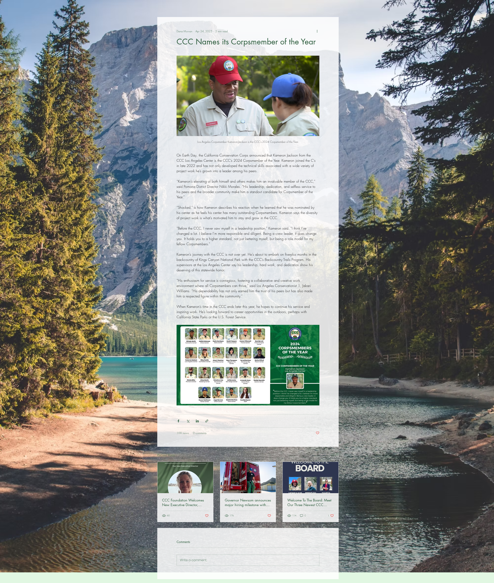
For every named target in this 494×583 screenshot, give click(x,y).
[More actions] (317, 31)
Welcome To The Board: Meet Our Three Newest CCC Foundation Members (309, 502)
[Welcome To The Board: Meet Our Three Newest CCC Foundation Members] (310, 477)
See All (335, 454)
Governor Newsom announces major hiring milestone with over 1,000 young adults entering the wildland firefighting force (248, 502)
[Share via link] (207, 421)
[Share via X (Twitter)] (188, 421)
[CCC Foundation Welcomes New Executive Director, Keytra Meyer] (185, 477)
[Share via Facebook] (178, 421)
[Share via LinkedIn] (197, 421)
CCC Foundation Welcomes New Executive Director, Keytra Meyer (183, 502)
